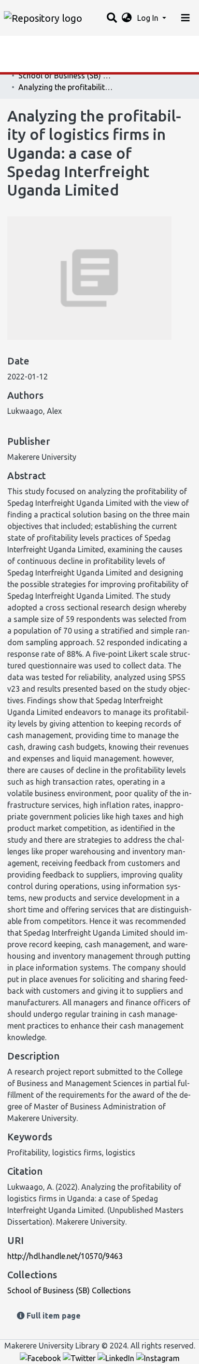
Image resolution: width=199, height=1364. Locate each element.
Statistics (24, 46)
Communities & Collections (55, 65)
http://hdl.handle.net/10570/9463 (65, 1256)
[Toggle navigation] (185, 18)
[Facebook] (41, 1357)
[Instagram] (158, 1357)
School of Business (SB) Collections (66, 75)
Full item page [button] (53, 1315)
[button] (126, 18)
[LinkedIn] (117, 1357)
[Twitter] (80, 1357)
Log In (148, 18)
